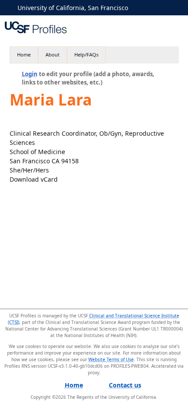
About (52, 54)
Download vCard (34, 179)
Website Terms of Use (111, 359)
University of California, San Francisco (72, 8)
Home (24, 54)
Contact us (125, 385)
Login (30, 74)
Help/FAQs (86, 54)
